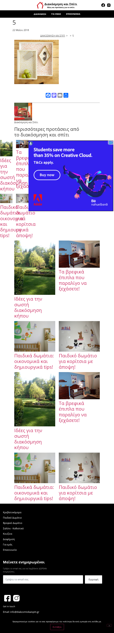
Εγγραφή (93, 579)
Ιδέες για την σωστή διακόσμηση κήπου (14, 174)
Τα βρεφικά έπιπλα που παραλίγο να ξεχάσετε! (73, 280)
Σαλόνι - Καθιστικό (13, 528)
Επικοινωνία (73, 14)
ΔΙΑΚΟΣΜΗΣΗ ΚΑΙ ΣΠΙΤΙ (52, 35)
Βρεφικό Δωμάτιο (12, 523)
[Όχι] (109, 625)
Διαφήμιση (40, 14)
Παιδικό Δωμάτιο (12, 517)
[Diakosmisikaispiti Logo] (57, 4)
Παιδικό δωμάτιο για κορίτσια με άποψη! (26, 221)
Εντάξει (57, 626)
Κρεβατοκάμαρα (12, 512)
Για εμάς (56, 14)
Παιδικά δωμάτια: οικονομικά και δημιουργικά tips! (34, 361)
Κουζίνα (7, 533)
